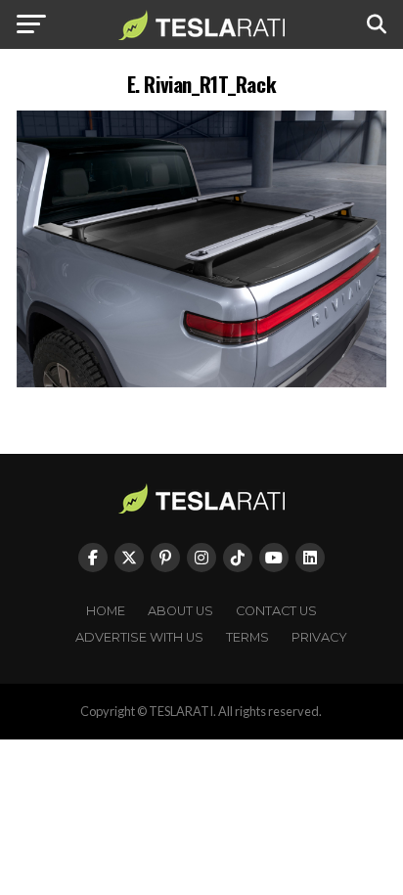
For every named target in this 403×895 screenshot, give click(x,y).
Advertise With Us (139, 637)
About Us (180, 611)
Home (105, 611)
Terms (247, 637)
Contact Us (276, 611)
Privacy (319, 637)
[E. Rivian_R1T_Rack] (201, 382)
